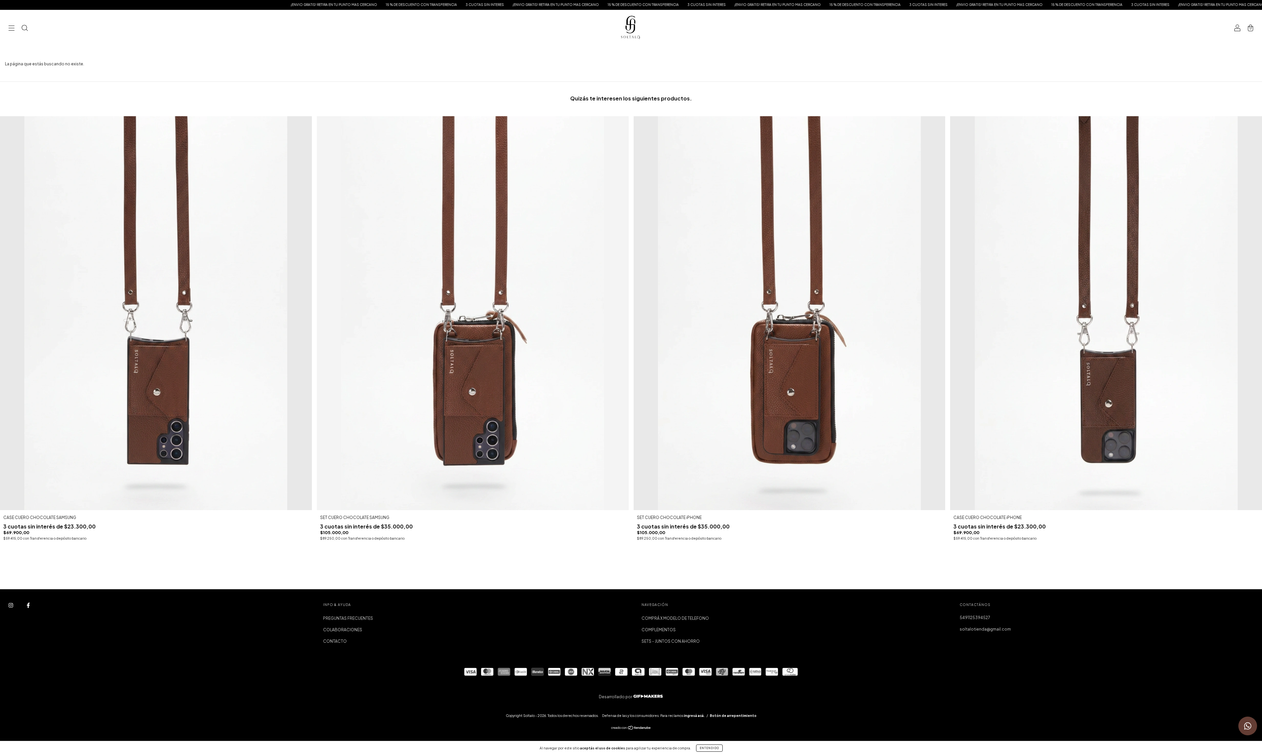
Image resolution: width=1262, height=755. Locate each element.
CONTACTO (335, 641)
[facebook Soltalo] (28, 605)
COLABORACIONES (342, 629)
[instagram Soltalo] (11, 605)
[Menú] (11, 28)
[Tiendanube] (631, 728)
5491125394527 (975, 617)
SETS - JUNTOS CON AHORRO (671, 641)
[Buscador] (24, 28)
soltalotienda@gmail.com (985, 629)
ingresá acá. (694, 716)
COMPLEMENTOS (659, 629)
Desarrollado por (616, 696)
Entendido (709, 748)
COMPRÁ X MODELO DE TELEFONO (675, 618)
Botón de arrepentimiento (733, 716)
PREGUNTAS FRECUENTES (348, 618)
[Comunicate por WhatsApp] (1247, 726)
